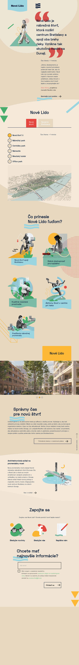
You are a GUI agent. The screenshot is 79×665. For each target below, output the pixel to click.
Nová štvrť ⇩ (18, 135)
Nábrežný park (19, 140)
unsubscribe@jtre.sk (35, 578)
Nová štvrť (31, 123)
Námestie (17, 151)
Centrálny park (19, 146)
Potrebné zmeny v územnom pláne (51, 441)
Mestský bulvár (19, 156)
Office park (17, 161)
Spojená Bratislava (45, 123)
